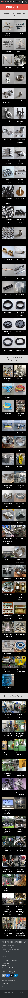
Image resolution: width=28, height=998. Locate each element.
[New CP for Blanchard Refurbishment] (20, 768)
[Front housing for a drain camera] (8, 136)
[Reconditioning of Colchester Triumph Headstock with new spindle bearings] (20, 905)
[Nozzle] (20, 236)
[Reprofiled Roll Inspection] (8, 664)
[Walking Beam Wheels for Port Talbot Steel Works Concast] (20, 591)
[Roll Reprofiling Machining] (20, 535)
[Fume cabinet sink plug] (8, 326)
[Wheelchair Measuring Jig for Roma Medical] (20, 787)
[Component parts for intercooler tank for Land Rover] (20, 136)
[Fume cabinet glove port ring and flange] (20, 308)
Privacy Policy (6, 966)
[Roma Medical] (8, 787)
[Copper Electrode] (8, 272)
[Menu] (22, 2)
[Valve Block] (8, 517)
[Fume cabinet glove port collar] (8, 344)
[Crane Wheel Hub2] (8, 461)
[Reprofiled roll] (8, 555)
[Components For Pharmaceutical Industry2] (8, 499)
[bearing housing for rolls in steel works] (8, 630)
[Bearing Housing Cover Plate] (8, 591)
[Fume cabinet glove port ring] (8, 308)
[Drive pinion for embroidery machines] (20, 116)
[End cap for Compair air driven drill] (8, 236)
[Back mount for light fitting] (20, 195)
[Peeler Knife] (8, 427)
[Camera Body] (20, 97)
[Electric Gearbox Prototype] (8, 373)
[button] (25, 2)
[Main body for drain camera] (20, 272)
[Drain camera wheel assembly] (20, 254)
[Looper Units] (20, 391)
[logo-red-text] (11, 2)
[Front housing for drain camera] (8, 254)
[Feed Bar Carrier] (8, 648)
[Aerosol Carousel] (20, 289)
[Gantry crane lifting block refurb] (20, 664)
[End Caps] (8, 79)
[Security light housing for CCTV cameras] (8, 97)
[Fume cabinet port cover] (20, 326)
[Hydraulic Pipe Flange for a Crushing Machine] (20, 555)
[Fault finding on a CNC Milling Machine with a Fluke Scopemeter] (20, 927)
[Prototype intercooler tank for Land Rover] (8, 156)
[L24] (20, 648)
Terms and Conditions (8, 968)
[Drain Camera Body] (8, 289)
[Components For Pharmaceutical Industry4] (20, 480)
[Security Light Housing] (8, 116)
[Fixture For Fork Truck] (20, 62)
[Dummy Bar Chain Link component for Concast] (8, 611)
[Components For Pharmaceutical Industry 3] (20, 499)
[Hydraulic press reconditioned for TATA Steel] (20, 729)
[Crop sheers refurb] (8, 682)
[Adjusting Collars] (20, 79)
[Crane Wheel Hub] (8, 444)
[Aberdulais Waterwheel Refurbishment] (8, 825)
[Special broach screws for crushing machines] (8, 195)
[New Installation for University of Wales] (8, 710)
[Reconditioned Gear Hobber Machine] (20, 748)
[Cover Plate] (20, 45)
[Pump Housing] (8, 573)
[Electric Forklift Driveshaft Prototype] (20, 409)
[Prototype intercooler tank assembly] (20, 175)
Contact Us (5, 963)
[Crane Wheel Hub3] (20, 444)
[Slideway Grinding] (20, 883)
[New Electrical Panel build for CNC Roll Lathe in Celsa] (8, 927)
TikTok (4, 987)
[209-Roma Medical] (20, 806)
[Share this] (8, 975)
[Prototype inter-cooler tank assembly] (20, 156)
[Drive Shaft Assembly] (8, 28)
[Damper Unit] (20, 28)
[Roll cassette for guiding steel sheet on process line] (8, 535)
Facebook (5, 983)
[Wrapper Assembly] (8, 391)
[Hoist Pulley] (20, 461)
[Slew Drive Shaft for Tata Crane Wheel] (20, 611)
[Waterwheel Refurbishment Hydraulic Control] (8, 864)
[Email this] (4, 975)
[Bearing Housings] (20, 573)
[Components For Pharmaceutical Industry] (8, 480)
